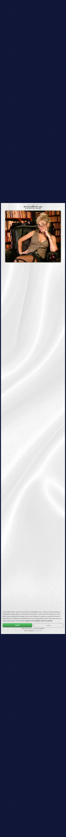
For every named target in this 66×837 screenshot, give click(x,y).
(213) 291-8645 (38, 630)
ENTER (17, 625)
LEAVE (48, 625)
